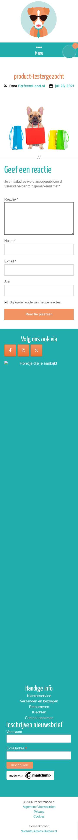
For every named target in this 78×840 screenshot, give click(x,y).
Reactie (11, 199)
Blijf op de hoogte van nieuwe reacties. (35, 302)
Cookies (39, 816)
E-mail (10, 261)
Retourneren (39, 707)
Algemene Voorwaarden (39, 807)
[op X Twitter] (36, 350)
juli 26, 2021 (64, 86)
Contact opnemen (39, 718)
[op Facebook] (10, 350)
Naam (9, 241)
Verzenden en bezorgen (39, 701)
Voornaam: (14, 732)
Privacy (39, 811)
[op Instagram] (23, 350)
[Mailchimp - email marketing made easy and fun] (30, 775)
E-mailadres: (16, 748)
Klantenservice (39, 696)
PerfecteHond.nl (31, 86)
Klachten (39, 712)
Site (7, 282)
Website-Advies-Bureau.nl (39, 831)
